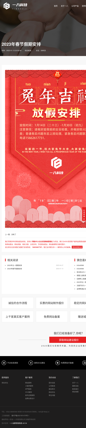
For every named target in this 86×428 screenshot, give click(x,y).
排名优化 (5, 383)
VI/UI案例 (28, 392)
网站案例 (28, 383)
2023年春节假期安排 (14, 268)
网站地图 (75, 391)
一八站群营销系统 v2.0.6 (18, 423)
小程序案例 (29, 386)
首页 (56, 6)
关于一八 (64, 6)
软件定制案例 (30, 395)
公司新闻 (52, 386)
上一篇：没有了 (10, 234)
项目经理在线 (77, 247)
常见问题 (52, 395)
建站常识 (52, 389)
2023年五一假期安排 (14, 265)
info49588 (80, 265)
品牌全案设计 (30, 398)
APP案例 (28, 389)
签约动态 (52, 383)
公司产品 (75, 6)
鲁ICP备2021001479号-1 (20, 415)
